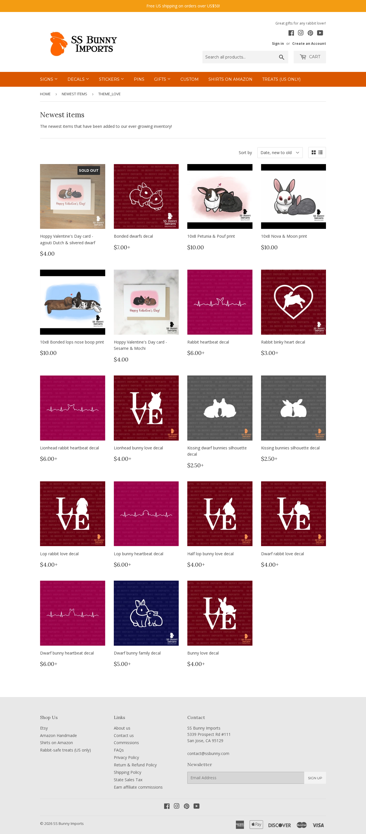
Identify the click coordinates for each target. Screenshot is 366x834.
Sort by (245, 152)
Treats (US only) (281, 79)
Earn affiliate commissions (138, 787)
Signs (47, 79)
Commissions (126, 742)
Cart (314, 56)
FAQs (119, 750)
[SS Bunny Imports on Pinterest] (310, 33)
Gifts (160, 79)
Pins (139, 79)
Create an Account (309, 43)
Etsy (44, 728)
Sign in (278, 43)
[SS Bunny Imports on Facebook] (291, 33)
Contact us (124, 735)
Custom (189, 79)
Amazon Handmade (58, 735)
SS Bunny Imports (68, 823)
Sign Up (315, 778)
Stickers (110, 79)
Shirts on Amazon (230, 79)
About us (122, 728)
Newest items (74, 93)
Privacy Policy (126, 757)
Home (45, 93)
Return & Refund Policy (135, 765)
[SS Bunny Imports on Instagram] (301, 33)
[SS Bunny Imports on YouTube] (320, 33)
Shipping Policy (127, 772)
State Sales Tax (128, 779)
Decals (76, 79)
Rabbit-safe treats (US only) (65, 750)
